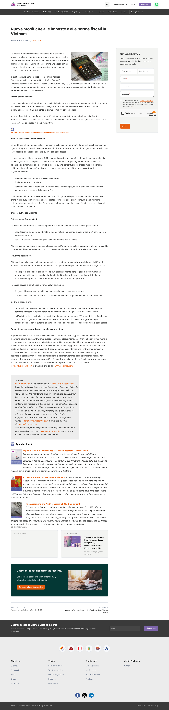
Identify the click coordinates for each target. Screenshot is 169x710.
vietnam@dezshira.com (22, 366)
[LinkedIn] (91, 695)
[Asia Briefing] (71, 648)
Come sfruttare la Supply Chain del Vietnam (44, 477)
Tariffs (26, 12)
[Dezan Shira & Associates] (62, 648)
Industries (47, 12)
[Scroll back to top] (163, 705)
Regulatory (76, 12)
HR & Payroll (88, 12)
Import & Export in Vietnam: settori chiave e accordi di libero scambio (55, 450)
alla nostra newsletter (51, 431)
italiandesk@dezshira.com (36, 421)
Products (89, 679)
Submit (125, 126)
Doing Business (137, 12)
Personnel (15, 670)
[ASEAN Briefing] (97, 648)
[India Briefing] (88, 648)
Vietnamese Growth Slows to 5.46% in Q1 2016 (27, 610)
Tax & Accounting (61, 12)
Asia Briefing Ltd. (23, 383)
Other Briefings (119, 4)
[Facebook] (77, 695)
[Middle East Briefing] (106, 648)
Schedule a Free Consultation (31, 587)
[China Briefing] (80, 648)
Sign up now (151, 628)
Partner (127, 666)
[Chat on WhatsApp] (156, 4)
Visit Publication (92, 666)
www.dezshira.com (64, 366)
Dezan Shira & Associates (62, 383)
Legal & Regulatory (56, 674)
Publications (112, 12)
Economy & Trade (55, 666)
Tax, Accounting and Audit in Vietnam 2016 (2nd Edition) (53, 504)
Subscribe (15, 683)
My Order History (93, 674)
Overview (14, 666)
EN (132, 4)
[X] (84, 695)
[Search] (107, 4)
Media (123, 12)
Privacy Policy (153, 706)
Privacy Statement (146, 100)
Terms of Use (141, 706)
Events (101, 12)
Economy (35, 12)
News (13, 674)
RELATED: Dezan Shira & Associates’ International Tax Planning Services (40, 133)
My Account (91, 670)
